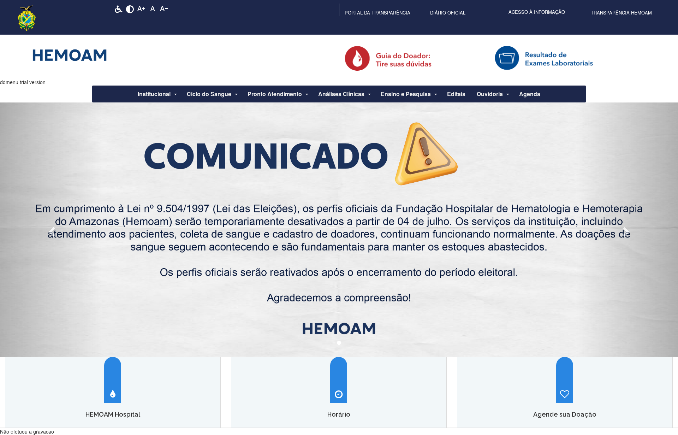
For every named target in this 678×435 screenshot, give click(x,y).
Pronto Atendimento (275, 94)
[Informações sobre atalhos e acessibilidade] (118, 8)
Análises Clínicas (341, 94)
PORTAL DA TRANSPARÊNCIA (377, 12)
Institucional (154, 94)
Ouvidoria (490, 94)
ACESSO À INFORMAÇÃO (537, 11)
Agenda (529, 94)
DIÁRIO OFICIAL (447, 12)
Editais (456, 94)
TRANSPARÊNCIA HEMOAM (621, 12)
